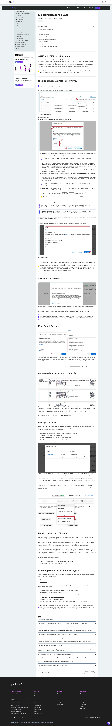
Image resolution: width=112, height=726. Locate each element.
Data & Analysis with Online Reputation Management (74, 601)
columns (55, 268)
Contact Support (77, 7)
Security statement (35, 722)
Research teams (37, 707)
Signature (71, 192)
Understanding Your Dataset (56, 415)
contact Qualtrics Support (65, 270)
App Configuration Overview (23, 13)
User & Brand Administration (23, 34)
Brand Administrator (60, 72)
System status (60, 704)
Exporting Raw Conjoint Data (56, 597)
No (92, 672)
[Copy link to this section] (37, 56)
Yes (87, 672)
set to (64, 561)
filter (50, 86)
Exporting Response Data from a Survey (48, 32)
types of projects (66, 574)
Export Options (79, 223)
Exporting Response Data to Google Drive (52, 189)
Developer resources (61, 700)
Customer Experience (21, 44)
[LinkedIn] (19, 717)
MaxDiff (44, 599)
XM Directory (20, 19)
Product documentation (62, 698)
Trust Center (83, 708)
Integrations (83, 704)
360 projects (45, 592)
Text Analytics (20, 17)
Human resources (38, 713)
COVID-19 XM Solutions (22, 40)
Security (19, 36)
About (81, 693)
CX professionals (37, 705)
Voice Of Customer (15, 705)
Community (59, 693)
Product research (38, 709)
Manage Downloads (43, 41)
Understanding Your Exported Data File (47, 39)
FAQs (40, 48)
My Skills (69, 7)
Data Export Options (75, 366)
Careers (82, 700)
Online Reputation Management (50, 601)
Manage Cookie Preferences (47, 722)
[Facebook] (14, 717)
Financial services (38, 695)
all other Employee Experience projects (52, 594)
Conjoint (44, 597)
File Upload (64, 192)
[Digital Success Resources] (103, 2)
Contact (82, 695)
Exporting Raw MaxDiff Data (56, 599)
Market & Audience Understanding (18, 713)
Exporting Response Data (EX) (71, 594)
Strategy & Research (20, 42)
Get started (19, 84)
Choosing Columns (46, 206)
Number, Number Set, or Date (59, 563)
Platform (82, 698)
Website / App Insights (22, 25)
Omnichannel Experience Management (19, 707)
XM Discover (19, 48)
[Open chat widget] (108, 723)
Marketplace (83, 702)
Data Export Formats (78, 311)
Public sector (37, 698)
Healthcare (36, 693)
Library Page (20, 32)
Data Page (19, 21)
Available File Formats (44, 34)
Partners (82, 706)
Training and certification (62, 702)
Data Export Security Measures (46, 44)
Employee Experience (20, 46)
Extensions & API (21, 27)
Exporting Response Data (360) (59, 592)
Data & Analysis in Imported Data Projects (66, 590)
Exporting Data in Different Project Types (48, 46)
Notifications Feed (21, 30)
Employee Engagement (16, 709)
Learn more (19, 62)
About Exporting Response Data (46, 29)
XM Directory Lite (21, 38)
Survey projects (44, 579)
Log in (97, 7)
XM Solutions (43, 582)
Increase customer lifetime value (18, 693)
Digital (35, 711)
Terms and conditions (25, 722)
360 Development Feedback (17, 711)
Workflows (19, 15)
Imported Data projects (48, 590)
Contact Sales (88, 7)
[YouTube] (22, 717)
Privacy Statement (15, 722)
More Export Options (43, 36)
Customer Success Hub (62, 695)
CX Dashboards (20, 23)
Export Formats (49, 185)
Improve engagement (15, 695)
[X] (17, 717)
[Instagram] (11, 717)
